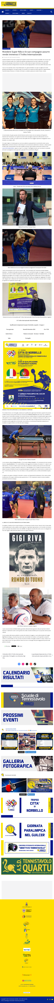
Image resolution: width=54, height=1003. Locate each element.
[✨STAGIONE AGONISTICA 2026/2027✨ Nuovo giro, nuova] (9, 741)
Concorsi (39, 10)
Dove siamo (15, 13)
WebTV (23, 13)
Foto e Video (23, 10)
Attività (14, 10)
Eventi (31, 10)
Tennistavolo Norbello (15, 57)
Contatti (29, 13)
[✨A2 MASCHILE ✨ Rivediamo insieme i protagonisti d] (27, 741)
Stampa (7, 13)
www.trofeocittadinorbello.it (8, 148)
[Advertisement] (27, 82)
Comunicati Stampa (6, 48)
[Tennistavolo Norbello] (2, 11)
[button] (9, 10)
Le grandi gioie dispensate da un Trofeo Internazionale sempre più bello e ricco (41, 655)
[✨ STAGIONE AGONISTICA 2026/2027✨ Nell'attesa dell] (44, 741)
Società (7, 10)
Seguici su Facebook (7, 686)
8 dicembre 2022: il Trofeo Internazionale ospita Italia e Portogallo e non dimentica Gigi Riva (14, 656)
